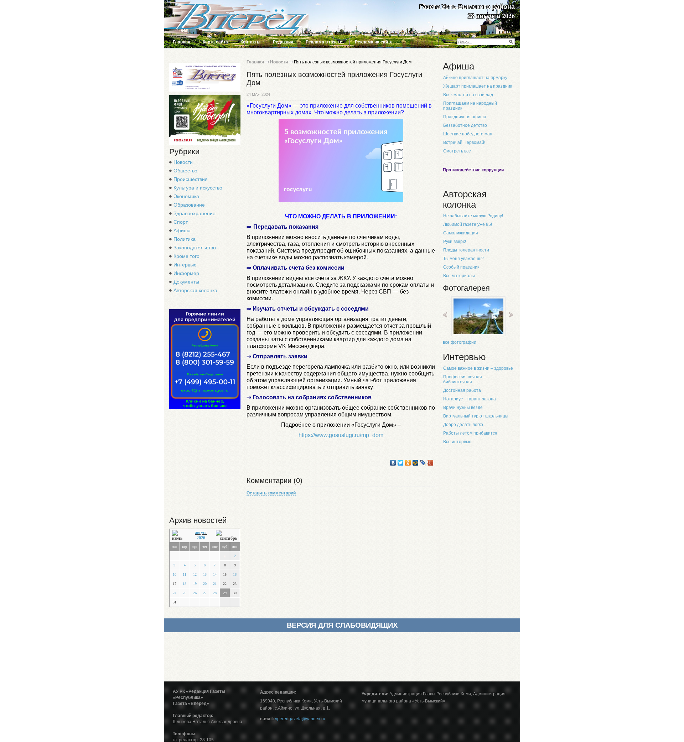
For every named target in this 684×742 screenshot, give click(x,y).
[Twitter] (400, 462)
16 (235, 574)
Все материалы (459, 275)
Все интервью (457, 441)
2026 (201, 537)
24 (174, 593)
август (201, 532)
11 (184, 574)
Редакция (283, 42)
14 (215, 574)
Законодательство (194, 247)
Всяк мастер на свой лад (468, 94)
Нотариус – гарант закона (469, 398)
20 (205, 584)
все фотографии (459, 342)
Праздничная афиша (464, 116)
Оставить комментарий (271, 493)
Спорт (180, 222)
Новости (183, 162)
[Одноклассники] (408, 462)
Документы (186, 282)
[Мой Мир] (415, 462)
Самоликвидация (460, 232)
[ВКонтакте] (393, 462)
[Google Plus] (430, 462)
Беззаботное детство (465, 125)
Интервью (185, 265)
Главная (181, 42)
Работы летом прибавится (470, 433)
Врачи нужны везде (463, 407)
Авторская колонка (195, 290)
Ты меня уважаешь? (463, 258)
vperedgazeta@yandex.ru (300, 718)
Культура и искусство (197, 188)
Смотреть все (457, 151)
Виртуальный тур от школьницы (475, 416)
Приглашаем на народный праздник (470, 106)
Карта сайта (215, 42)
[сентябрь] (226, 535)
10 (174, 574)
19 (195, 584)
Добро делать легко (463, 424)
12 (195, 574)
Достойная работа (462, 390)
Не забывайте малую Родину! (473, 215)
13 (205, 574)
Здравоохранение (194, 213)
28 (215, 593)
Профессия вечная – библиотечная (464, 379)
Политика (184, 239)
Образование (189, 205)
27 (205, 593)
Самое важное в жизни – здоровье (478, 368)
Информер (186, 273)
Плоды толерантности (466, 250)
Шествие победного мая (467, 133)
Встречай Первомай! (464, 142)
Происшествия (190, 179)
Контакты (250, 42)
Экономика (186, 196)
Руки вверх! (454, 241)
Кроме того (186, 256)
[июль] (179, 535)
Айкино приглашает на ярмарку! (475, 77)
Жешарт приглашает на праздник (477, 86)
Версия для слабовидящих (342, 625)
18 (184, 584)
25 (184, 593)
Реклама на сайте (374, 42)
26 (195, 593)
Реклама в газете (324, 42)
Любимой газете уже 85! (467, 224)
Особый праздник (461, 267)
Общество (185, 170)
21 (215, 584)
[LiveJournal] (423, 462)
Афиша (182, 230)
